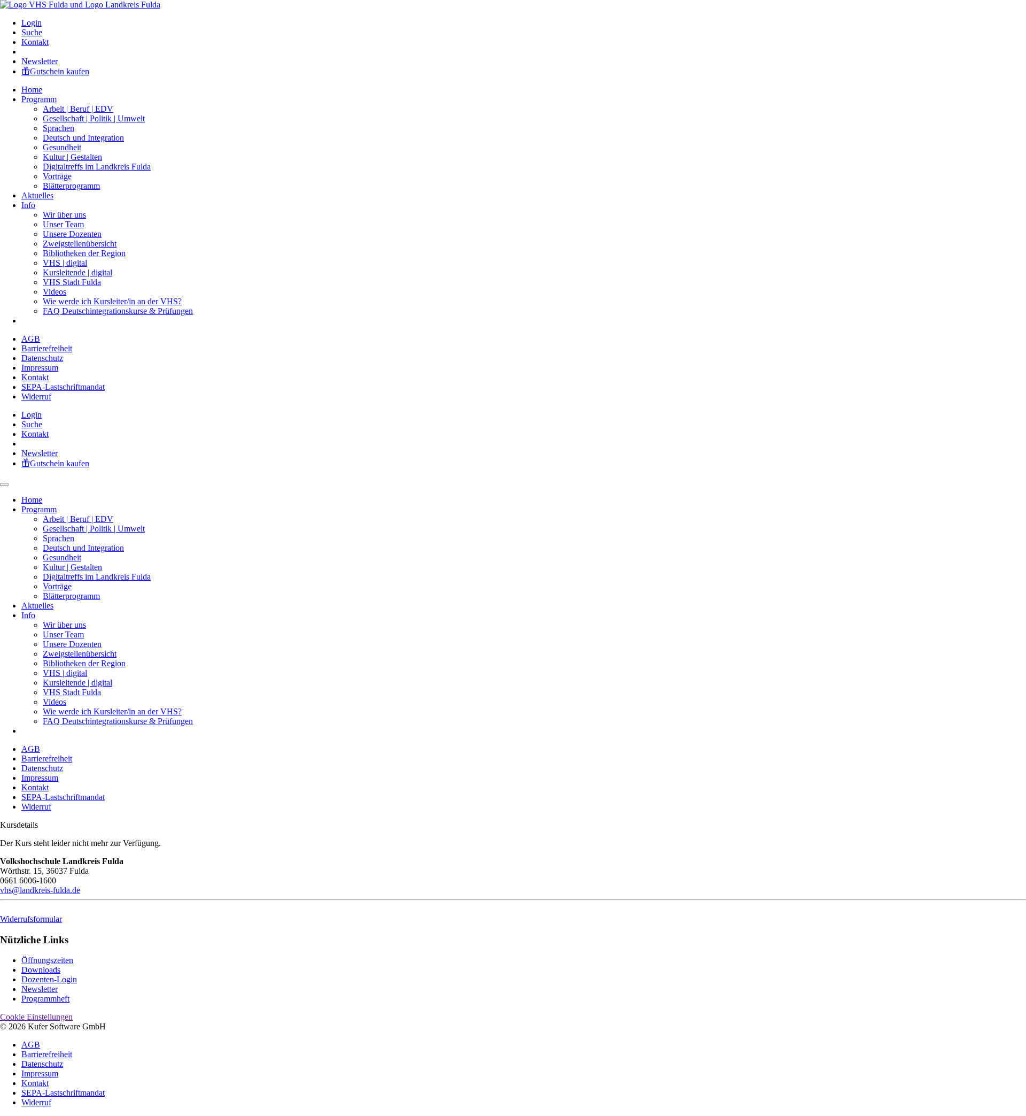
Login (31, 22)
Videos (54, 291)
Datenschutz (42, 358)
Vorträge (57, 176)
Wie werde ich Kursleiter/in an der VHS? (112, 301)
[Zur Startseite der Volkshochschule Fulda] (80, 4)
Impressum (39, 367)
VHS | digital (65, 262)
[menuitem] (523, 23)
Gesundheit (62, 147)
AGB (30, 338)
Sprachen (58, 128)
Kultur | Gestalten (72, 156)
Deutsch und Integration (83, 137)
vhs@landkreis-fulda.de (40, 890)
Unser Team (63, 224)
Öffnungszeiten (47, 960)
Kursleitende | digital (77, 272)
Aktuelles (37, 195)
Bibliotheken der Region (84, 253)
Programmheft (45, 998)
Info (28, 205)
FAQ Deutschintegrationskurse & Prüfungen (118, 310)
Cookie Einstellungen (36, 1016)
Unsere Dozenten (72, 233)
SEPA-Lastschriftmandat (63, 386)
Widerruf (36, 396)
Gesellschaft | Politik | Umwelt (94, 118)
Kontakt (35, 42)
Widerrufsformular (31, 918)
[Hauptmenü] (4, 484)
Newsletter (39, 61)
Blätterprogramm (71, 185)
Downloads (40, 969)
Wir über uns (64, 214)
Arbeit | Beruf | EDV (78, 108)
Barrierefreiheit (46, 348)
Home (31, 89)
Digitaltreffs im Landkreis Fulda (97, 166)
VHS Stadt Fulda (72, 282)
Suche (31, 32)
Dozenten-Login (49, 979)
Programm (39, 99)
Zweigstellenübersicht (79, 243)
